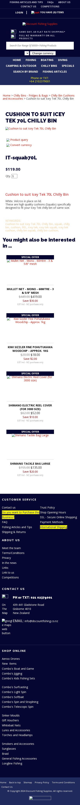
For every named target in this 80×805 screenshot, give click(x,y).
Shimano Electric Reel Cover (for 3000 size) (30, 407)
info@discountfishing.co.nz (41, 621)
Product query (19, 140)
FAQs (50, 2)
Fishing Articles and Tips (17, 527)
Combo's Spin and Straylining (20, 702)
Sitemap (27, 782)
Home (17, 60)
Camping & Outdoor (21, 66)
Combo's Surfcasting (15, 687)
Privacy (6, 558)
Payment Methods (51, 522)
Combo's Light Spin (14, 692)
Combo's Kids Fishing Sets (18, 678)
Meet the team (11, 548)
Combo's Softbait (13, 697)
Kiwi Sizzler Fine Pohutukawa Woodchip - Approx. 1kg (30, 349)
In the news (9, 563)
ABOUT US (64, 2)
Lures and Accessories (16, 730)
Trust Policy (47, 507)
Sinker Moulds (11, 715)
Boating (47, 60)
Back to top (15, 782)
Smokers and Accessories (18, 744)
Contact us (9, 507)
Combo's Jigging (12, 673)
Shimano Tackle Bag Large (30, 463)
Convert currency (21, 145)
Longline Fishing (12, 763)
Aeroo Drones (11, 659)
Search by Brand (25, 71)
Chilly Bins (49, 66)
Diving (62, 60)
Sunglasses (9, 748)
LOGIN (19, 12)
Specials (68, 66)
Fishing (31, 60)
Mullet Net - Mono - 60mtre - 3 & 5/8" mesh (30, 291)
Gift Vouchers (10, 720)
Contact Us (6, 786)
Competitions (10, 577)
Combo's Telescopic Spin (17, 707)
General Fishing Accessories (19, 758)
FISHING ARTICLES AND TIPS (26, 2)
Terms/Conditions (13, 553)
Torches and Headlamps (17, 735)
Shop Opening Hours (53, 512)
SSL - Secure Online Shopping (58, 517)
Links (5, 567)
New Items (9, 663)
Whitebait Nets (11, 725)
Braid (5, 753)
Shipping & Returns (14, 532)
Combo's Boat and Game (18, 668)
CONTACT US (28, 6)
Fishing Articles (55, 71)
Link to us (8, 572)
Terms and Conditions (63, 782)
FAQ (4, 522)
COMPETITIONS (50, 6)
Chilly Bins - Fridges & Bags (31, 95)
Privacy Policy (42, 782)
